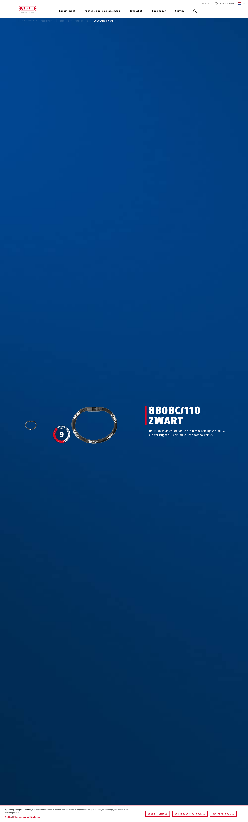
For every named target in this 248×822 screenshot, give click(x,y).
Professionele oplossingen (102, 11)
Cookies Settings (157, 814)
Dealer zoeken (227, 3)
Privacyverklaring (21, 817)
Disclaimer (35, 817)
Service (180, 11)
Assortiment (67, 11)
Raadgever (159, 11)
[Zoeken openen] (195, 13)
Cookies (8, 817)
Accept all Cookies (223, 814)
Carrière (205, 3)
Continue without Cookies (190, 814)
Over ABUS (136, 11)
